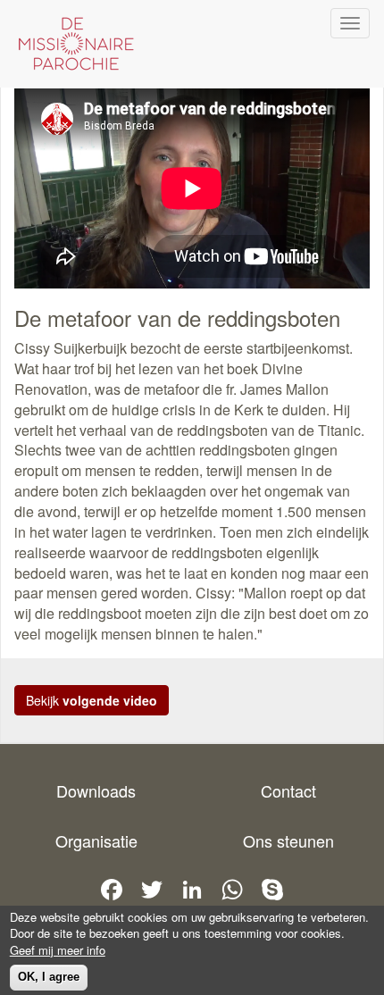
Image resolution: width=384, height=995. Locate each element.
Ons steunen (288, 840)
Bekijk (91, 700)
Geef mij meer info (57, 950)
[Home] (71, 43)
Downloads (96, 790)
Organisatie (96, 840)
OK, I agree (48, 976)
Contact (288, 790)
